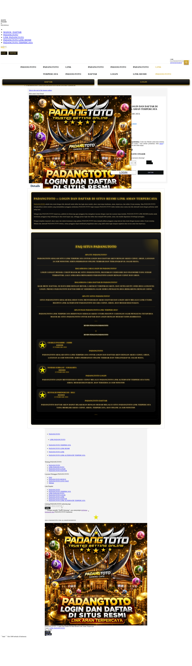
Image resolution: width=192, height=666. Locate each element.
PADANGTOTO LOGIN (57, 469)
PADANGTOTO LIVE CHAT (59, 481)
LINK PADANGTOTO (13, 37)
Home (28, 85)
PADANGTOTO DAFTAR (58, 471)
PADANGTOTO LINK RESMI (17, 40)
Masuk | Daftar (12, 32)
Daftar (13, 53)
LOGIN (143, 82)
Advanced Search (176, 63)
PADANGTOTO (10, 34)
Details (35, 186)
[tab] (35, 185)
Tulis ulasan (133, 123)
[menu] (96, 71)
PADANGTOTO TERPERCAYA (18, 42)
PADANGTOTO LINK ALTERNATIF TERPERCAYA (67, 455)
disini (161, 143)
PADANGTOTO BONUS (57, 479)
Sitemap (51, 483)
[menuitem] (28, 67)
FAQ (50, 477)
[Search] (186, 62)
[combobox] (180, 61)
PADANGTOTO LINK (56, 452)
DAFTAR (48, 82)
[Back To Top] (45, 635)
